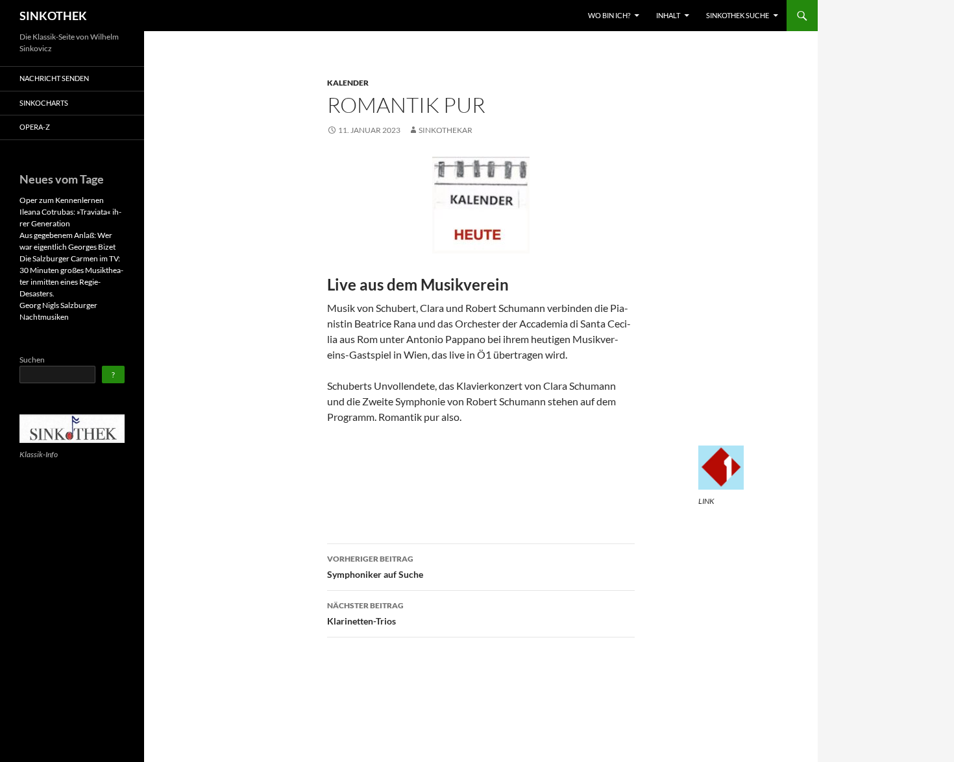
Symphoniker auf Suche (375, 567)
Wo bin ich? (609, 15)
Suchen (32, 359)
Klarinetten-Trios (365, 613)
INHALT (668, 15)
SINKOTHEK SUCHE (737, 15)
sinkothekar (445, 130)
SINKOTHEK (53, 15)
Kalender (348, 83)
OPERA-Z (34, 127)
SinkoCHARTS (43, 103)
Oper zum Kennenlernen (61, 200)
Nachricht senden (54, 78)
